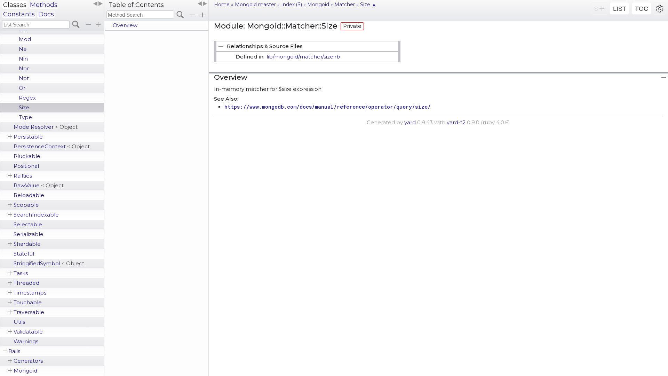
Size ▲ (368, 4)
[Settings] (659, 8)
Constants (19, 14)
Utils (19, 322)
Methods (43, 5)
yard (410, 122)
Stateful (24, 253)
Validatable (28, 331)
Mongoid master (255, 4)
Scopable (26, 205)
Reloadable (29, 195)
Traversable (29, 312)
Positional (26, 166)
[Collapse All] (193, 15)
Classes (14, 5)
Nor (24, 68)
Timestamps (30, 292)
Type (25, 117)
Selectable (28, 224)
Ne (23, 49)
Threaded (26, 283)
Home (222, 4)
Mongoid (25, 370)
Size (24, 107)
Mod (25, 39)
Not (24, 78)
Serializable (28, 234)
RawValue (39, 185)
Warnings (26, 341)
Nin (23, 58)
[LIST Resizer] (98, 4)
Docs (46, 14)
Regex (27, 97)
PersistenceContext (52, 146)
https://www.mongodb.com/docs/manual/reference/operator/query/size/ (327, 106)
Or (22, 88)
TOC (641, 8)
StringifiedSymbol (49, 263)
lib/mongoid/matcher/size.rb (303, 56)
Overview (125, 25)
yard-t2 (456, 122)
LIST (619, 8)
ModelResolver (46, 127)
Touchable (28, 302)
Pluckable (27, 156)
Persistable (28, 136)
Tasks (21, 273)
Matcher (344, 4)
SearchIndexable (36, 214)
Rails (14, 351)
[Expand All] (202, 15)
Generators (28, 361)
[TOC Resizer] (202, 4)
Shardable (27, 244)
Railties (23, 175)
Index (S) (291, 4)
